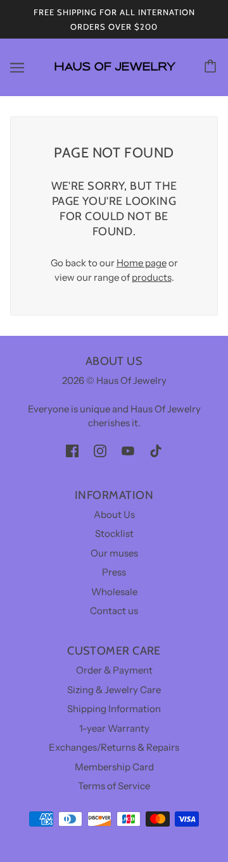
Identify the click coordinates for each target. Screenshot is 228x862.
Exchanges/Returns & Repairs (114, 747)
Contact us (114, 611)
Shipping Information (114, 709)
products (152, 277)
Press (114, 572)
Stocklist (114, 533)
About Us (114, 514)
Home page (142, 263)
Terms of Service (114, 786)
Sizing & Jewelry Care (114, 690)
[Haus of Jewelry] (114, 76)
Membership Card (114, 767)
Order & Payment (114, 670)
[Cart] (212, 67)
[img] (72, 450)
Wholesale (114, 592)
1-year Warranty (114, 728)
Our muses (114, 553)
